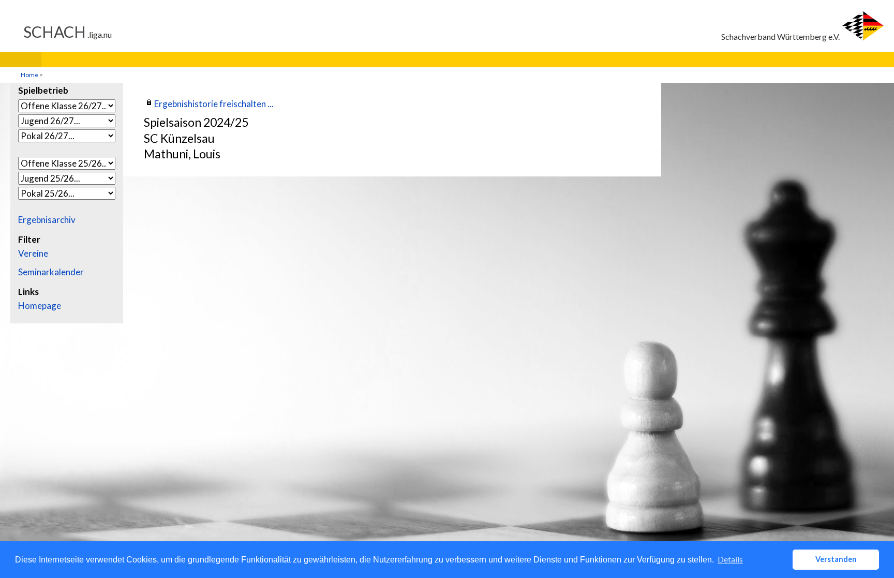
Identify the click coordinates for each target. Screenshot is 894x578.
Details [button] (730, 559)
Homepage (39, 306)
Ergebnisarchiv (47, 220)
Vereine (33, 253)
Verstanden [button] (836, 559)
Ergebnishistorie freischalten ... (214, 103)
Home (29, 75)
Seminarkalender (51, 272)
